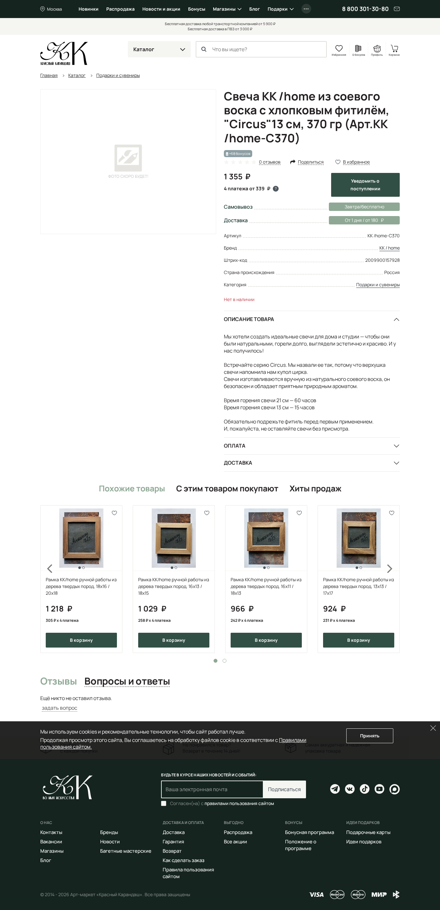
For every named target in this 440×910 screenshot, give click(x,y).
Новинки (89, 9)
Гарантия (173, 841)
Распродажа (120, 9)
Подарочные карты (368, 832)
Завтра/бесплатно (364, 207)
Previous (46, 579)
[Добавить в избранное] (114, 513)
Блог (254, 9)
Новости (110, 841)
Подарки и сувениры (378, 284)
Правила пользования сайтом (188, 873)
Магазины (224, 9)
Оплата (234, 445)
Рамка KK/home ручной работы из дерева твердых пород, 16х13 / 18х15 (173, 586)
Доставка (238, 462)
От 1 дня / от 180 (353, 220)
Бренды (109, 832)
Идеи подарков (363, 841)
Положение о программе (300, 845)
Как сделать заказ (184, 860)
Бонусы (196, 9)
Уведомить (365, 185)
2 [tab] (224, 661)
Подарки (278, 9)
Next (394, 579)
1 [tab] (215, 661)
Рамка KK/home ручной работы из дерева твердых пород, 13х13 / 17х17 (358, 586)
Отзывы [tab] (58, 681)
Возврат (172, 851)
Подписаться (284, 789)
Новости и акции (161, 9)
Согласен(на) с (222, 803)
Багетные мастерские (125, 851)
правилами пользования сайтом (239, 803)
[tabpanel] (81, 579)
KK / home (389, 248)
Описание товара (249, 319)
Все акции (235, 841)
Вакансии (51, 841)
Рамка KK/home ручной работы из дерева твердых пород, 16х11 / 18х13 (266, 586)
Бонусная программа (309, 832)
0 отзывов (270, 162)
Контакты (51, 832)
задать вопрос (59, 707)
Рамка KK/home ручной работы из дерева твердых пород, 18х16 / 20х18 (81, 586)
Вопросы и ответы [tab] (127, 681)
